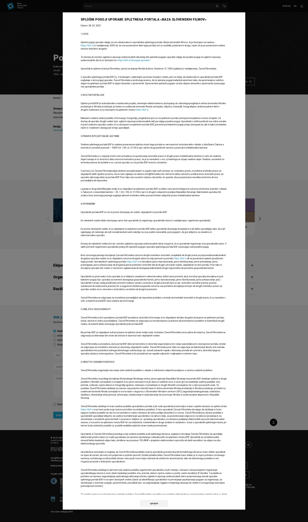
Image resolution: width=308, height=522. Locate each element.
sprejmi (154, 503)
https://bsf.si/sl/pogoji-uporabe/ (133, 60)
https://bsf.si (87, 45)
